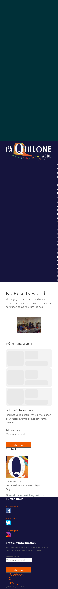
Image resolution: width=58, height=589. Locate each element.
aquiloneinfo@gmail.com (31, 495)
